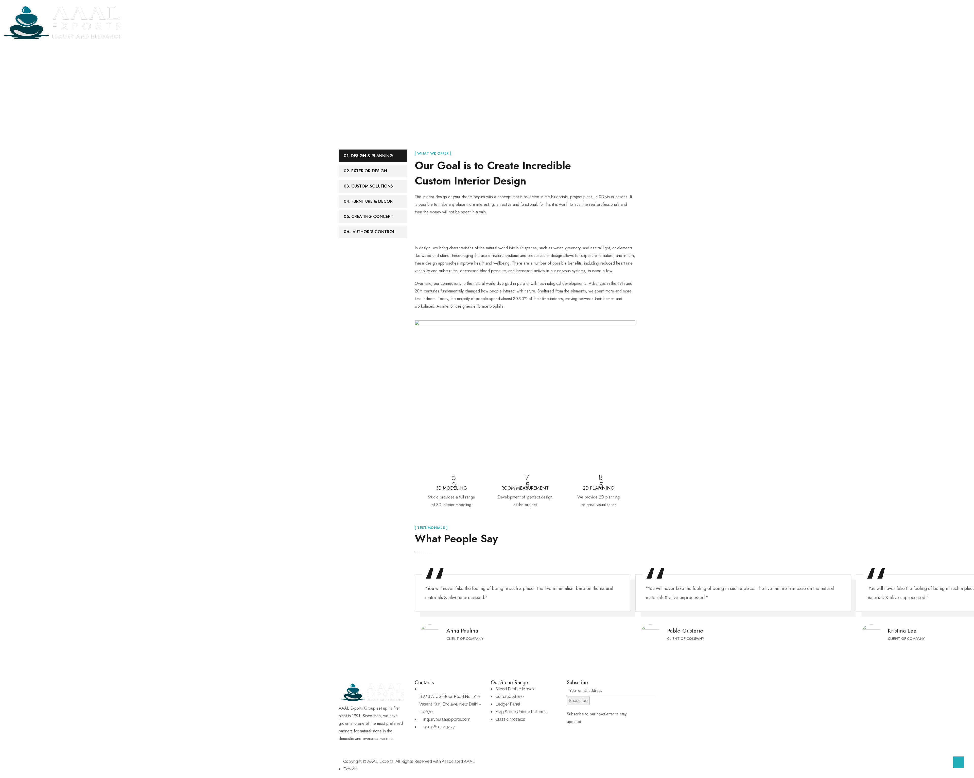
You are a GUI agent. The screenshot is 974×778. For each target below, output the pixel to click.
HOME (249, 22)
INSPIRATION (336, 22)
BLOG (392, 22)
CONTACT (415, 22)
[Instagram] (359, 749)
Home (447, 84)
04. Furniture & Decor (368, 201)
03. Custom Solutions (368, 186)
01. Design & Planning (368, 156)
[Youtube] (373, 749)
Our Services (474, 84)
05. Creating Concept (368, 216)
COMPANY (272, 22)
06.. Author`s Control (369, 232)
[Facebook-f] (345, 749)
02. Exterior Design (365, 171)
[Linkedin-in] (386, 749)
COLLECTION (301, 22)
